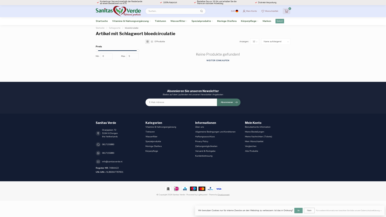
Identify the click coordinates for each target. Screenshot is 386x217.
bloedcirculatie (131, 28)
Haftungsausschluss (205, 136)
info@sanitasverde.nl (112, 161)
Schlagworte (114, 28)
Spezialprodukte (201, 21)
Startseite (102, 21)
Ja (298, 210)
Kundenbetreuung (203, 155)
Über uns (199, 127)
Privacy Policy (201, 141)
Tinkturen (160, 21)
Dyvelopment (223, 194)
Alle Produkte (251, 151)
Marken (267, 21)
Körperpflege (248, 21)
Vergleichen (250, 146)
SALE (280, 21)
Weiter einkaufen (217, 60)
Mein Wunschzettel (254, 141)
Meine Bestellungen (254, 131)
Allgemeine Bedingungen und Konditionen (215, 131)
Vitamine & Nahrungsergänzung (130, 21)
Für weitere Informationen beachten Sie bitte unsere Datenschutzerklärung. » (348, 210)
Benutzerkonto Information (258, 127)
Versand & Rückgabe (205, 151)
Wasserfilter (177, 21)
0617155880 (108, 144)
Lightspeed (202, 194)
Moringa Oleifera (227, 21)
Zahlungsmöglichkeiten (206, 146)
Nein (309, 210)
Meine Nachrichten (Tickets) (258, 136)
